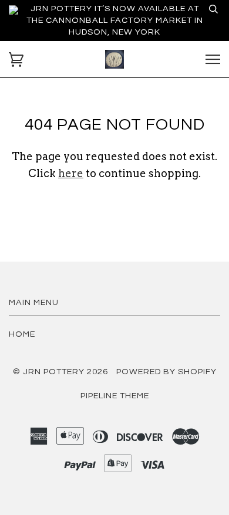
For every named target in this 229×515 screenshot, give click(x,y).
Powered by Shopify (166, 371)
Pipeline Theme (114, 395)
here (70, 173)
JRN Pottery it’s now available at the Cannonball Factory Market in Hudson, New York (114, 20)
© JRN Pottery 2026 (60, 371)
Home (22, 334)
